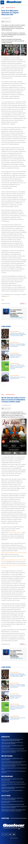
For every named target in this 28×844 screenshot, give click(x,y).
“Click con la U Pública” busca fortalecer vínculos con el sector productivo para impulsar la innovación (17, 366)
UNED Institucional (14, 363)
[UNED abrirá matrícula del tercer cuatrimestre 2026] (5, 377)
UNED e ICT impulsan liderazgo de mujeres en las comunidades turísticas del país (17, 345)
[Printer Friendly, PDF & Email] (23, 304)
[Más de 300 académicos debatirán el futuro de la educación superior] (5, 355)
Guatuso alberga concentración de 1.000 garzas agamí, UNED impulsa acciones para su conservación (13, 810)
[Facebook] (2, 834)
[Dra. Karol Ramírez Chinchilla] (6, 313)
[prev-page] (2, 384)
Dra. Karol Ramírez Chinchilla (16, 310)
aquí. (7, 296)
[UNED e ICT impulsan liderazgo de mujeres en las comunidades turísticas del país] (5, 344)
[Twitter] (10, 834)
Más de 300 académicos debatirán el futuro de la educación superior (16, 356)
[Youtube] (13, 834)
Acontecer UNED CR (10, 7)
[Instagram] (6, 834)
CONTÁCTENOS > (14, 838)
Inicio (2, 7)
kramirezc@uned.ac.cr (16, 317)
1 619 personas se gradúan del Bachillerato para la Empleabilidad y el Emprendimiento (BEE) (18, 334)
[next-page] (4, 384)
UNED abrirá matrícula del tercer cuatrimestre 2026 (17, 378)
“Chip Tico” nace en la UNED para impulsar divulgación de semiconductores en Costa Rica (14, 751)
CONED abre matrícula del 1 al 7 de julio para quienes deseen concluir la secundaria (13, 788)
